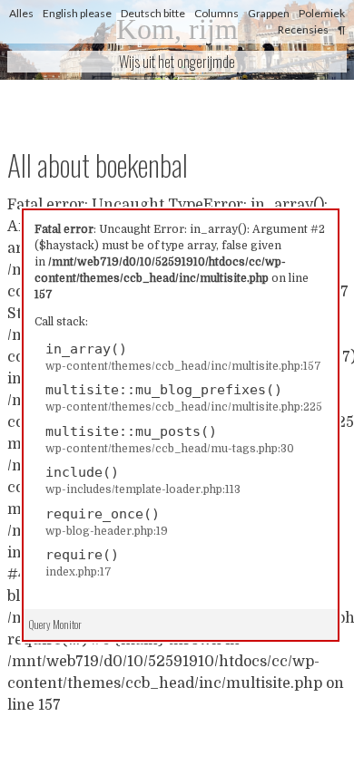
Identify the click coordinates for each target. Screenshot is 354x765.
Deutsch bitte (153, 13)
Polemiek (322, 13)
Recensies (303, 29)
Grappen (269, 13)
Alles (21, 13)
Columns (216, 13)
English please (77, 13)
